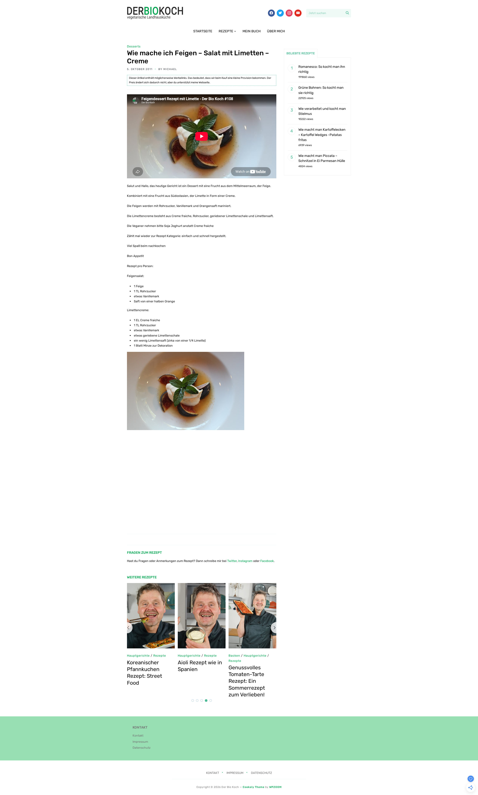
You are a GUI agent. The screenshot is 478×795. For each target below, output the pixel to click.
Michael (170, 69)
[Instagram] (289, 13)
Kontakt (138, 735)
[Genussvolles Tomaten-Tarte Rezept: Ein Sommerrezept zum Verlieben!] (155, 585)
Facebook (267, 561)
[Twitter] (280, 13)
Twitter (232, 561)
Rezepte (226, 31)
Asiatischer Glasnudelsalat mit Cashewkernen (255, 669)
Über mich (276, 31)
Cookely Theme (253, 787)
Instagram (245, 561)
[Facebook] (271, 13)
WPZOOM (275, 787)
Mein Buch (252, 31)
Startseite (202, 31)
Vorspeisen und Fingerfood (203, 661)
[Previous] (127, 627)
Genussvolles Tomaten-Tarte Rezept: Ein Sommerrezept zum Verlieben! (149, 681)
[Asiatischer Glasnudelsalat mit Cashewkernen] (257, 585)
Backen (137, 655)
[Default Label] (298, 13)
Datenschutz (141, 747)
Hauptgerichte (244, 655)
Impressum (140, 741)
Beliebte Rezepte (300, 53)
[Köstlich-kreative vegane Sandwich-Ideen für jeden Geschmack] (206, 585)
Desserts (134, 46)
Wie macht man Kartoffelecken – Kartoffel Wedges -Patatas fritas (321, 135)
